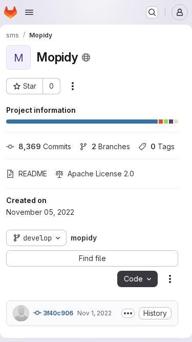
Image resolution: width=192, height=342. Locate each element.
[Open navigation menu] (29, 12)
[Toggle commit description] (128, 313)
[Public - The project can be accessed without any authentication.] (86, 57)
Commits (44, 146)
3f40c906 (57, 313)
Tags (163, 146)
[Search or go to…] (152, 12)
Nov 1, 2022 (94, 313)
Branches (111, 146)
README (32, 173)
